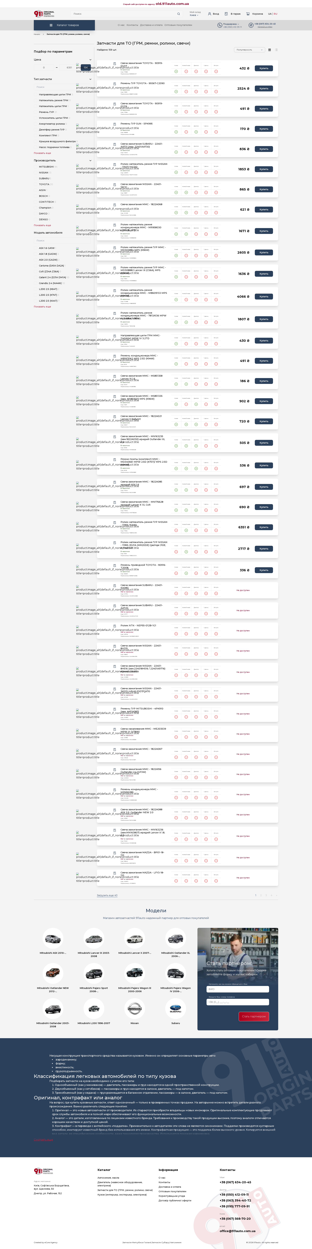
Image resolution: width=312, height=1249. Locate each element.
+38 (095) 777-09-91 (235, 1206)
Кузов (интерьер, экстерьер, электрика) (122, 1194)
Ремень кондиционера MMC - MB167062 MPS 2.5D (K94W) (139, 357)
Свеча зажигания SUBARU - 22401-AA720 (142, 607)
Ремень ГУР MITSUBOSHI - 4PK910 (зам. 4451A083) (142, 710)
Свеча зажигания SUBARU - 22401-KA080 (142, 587)
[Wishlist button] (115, 64)
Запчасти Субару (160, 1242)
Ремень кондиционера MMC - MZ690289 (139, 791)
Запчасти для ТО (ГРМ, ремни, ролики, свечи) (125, 1190)
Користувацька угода (172, 1196)
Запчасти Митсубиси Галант (137, 1242)
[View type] (270, 50)
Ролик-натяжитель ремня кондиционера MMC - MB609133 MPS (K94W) (144, 293)
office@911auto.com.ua (237, 1231)
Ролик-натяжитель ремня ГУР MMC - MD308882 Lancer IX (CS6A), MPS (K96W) (143, 270)
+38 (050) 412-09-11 (232, 27)
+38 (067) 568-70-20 (235, 1219)
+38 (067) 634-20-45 (235, 1182)
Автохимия (175, 1242)
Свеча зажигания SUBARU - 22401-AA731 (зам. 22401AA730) (142, 145)
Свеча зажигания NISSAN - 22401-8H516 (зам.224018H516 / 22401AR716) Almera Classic (143, 669)
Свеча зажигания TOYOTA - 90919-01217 (142, 65)
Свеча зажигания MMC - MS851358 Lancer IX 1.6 (141, 377)
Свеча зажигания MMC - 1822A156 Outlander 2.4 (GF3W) (141, 771)
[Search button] (178, 14)
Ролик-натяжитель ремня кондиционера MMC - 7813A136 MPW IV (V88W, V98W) (143, 316)
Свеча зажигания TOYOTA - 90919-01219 (142, 105)
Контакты (132, 25)
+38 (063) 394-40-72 (235, 1200)
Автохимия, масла (108, 1177)
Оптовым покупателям (178, 25)
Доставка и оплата (151, 25)
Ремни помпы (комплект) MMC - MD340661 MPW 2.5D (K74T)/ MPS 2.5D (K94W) (144, 462)
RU (275, 13)
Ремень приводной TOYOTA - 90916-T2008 (143, 566)
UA (270, 13)
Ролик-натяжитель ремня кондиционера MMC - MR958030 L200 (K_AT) (141, 227)
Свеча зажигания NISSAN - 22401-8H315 (141, 647)
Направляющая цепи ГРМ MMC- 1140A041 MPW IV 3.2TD (140, 337)
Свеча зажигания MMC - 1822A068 (141, 204)
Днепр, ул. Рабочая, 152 (48, 1193)
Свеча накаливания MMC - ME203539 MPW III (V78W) (143, 730)
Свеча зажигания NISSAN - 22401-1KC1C (141, 186)
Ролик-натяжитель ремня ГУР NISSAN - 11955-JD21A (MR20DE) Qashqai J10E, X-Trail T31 (144, 545)
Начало (37, 34)
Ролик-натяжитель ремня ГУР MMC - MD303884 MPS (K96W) (143, 249)
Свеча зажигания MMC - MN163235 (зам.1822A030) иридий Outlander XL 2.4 (143, 439)
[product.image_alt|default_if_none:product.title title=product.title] (107, 68)
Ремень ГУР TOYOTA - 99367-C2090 (143, 83)
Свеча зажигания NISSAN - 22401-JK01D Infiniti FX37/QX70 (141, 690)
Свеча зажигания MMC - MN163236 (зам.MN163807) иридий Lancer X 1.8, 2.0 (143, 832)
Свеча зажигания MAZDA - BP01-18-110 (142, 854)
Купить (264, 68)
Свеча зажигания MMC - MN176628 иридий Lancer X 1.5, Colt (142, 503)
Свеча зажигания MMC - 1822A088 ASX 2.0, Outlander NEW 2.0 (141, 811)
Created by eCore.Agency (46, 1242)
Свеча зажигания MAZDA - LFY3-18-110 (142, 874)
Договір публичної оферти (175, 1200)
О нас (121, 25)
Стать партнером (254, 1016)
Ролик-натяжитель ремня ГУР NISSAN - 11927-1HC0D (144, 165)
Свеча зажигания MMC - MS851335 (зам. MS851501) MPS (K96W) (141, 397)
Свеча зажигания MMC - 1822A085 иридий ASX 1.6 (141, 483)
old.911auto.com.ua (172, 4)
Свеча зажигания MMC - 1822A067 (141, 749)
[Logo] (44, 13)
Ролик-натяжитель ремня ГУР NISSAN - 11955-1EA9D (144, 523)
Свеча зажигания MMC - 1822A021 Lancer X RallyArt (141, 418)
